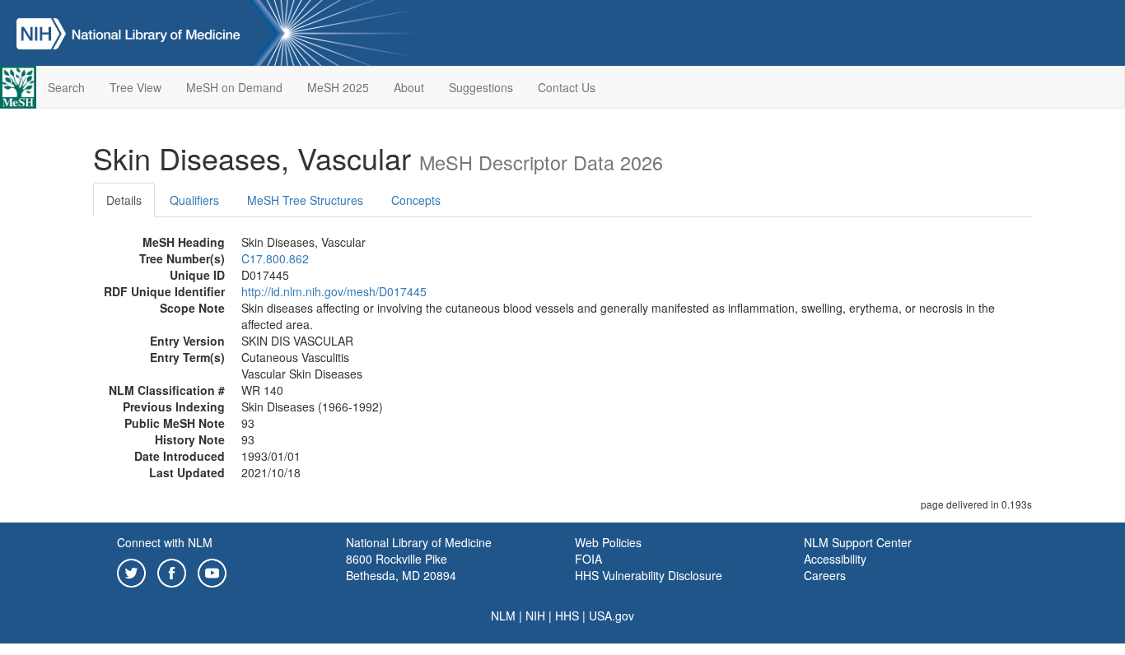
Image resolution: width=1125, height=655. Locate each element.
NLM (503, 615)
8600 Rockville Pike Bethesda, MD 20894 (401, 566)
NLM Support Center (858, 542)
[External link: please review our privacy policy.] (131, 571)
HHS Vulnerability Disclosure (648, 575)
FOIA (588, 558)
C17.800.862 (275, 258)
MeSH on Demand (234, 87)
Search (66, 87)
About (409, 87)
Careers (825, 575)
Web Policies (608, 542)
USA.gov (611, 615)
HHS (567, 615)
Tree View (135, 87)
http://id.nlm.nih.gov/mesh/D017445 (334, 291)
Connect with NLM (164, 542)
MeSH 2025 (338, 87)
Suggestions (481, 87)
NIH (535, 615)
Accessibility (835, 558)
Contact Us (566, 87)
